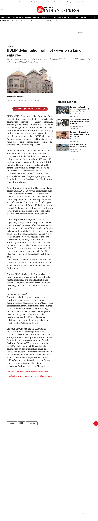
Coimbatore (24, 21)
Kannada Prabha (28, 2)
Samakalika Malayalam (43, 2)
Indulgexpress (71, 2)
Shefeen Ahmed (61, 21)
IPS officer (50, 21)
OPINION (28, 17)
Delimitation (32, 423)
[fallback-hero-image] (62, 110)
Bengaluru (12, 423)
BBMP (21, 423)
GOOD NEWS (61, 17)
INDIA (3, 17)
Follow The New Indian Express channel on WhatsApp (27, 372)
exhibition (15, 21)
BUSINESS (45, 17)
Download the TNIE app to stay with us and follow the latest (29, 376)
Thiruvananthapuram (37, 21)
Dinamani (17, 2)
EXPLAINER (36, 17)
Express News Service (15, 97)
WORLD (8, 17)
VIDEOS (83, 17)
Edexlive (81, 2)
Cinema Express (59, 2)
